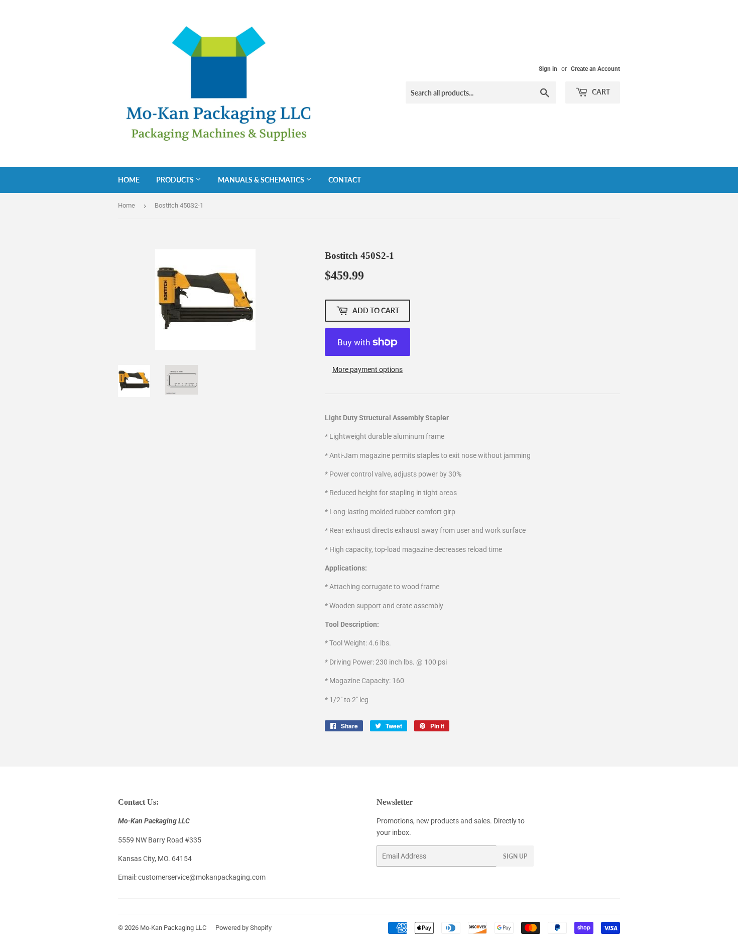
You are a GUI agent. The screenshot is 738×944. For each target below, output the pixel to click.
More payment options (367, 369)
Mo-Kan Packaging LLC (173, 927)
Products (175, 179)
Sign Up (515, 856)
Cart (600, 91)
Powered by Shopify (243, 927)
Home (129, 179)
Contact (344, 179)
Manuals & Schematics (262, 179)
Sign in (548, 68)
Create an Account (595, 68)
